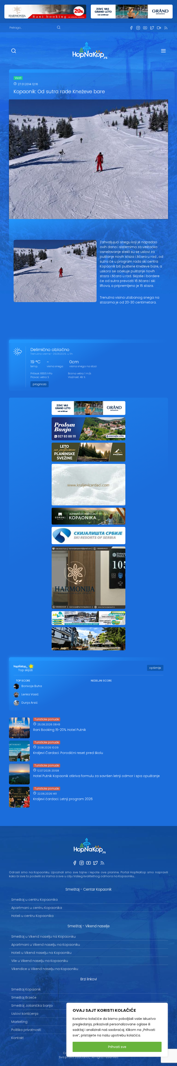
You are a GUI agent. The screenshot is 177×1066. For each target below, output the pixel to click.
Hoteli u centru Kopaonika (32, 915)
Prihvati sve (117, 1047)
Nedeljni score (101, 680)
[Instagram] (138, 28)
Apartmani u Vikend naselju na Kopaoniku (45, 944)
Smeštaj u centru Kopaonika (34, 899)
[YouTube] (145, 28)
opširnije (155, 668)
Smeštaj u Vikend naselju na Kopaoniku (43, 936)
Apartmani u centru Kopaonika (36, 907)
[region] (117, 1030)
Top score (23, 680)
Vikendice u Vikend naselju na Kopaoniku (44, 969)
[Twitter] (151, 28)
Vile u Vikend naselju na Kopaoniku (39, 960)
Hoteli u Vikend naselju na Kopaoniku (41, 952)
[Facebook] (131, 28)
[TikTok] (158, 28)
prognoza (39, 384)
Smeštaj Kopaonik (26, 989)
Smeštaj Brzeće (23, 997)
